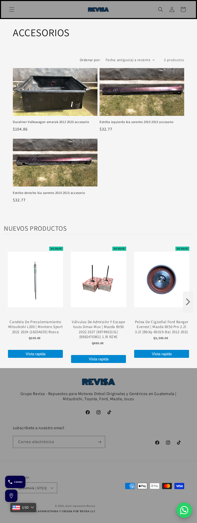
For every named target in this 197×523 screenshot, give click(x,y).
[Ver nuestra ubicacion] (11, 496)
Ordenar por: (90, 60)
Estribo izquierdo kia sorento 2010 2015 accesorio (136, 122)
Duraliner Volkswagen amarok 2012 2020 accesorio (51, 122)
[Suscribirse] (99, 442)
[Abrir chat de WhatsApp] (184, 510)
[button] (11, 9)
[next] (188, 302)
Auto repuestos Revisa (80, 506)
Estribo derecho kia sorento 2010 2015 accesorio (49, 193)
